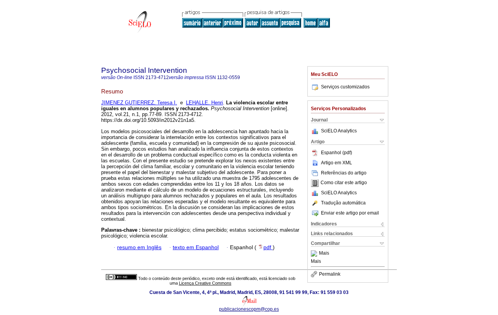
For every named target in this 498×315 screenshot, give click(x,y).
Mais (324, 253)
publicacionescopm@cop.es (249, 309)
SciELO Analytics (339, 131)
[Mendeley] (315, 253)
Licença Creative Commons (205, 283)
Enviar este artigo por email (350, 213)
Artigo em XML (336, 162)
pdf (268, 247)
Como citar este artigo (344, 183)
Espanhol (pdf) (336, 152)
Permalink (329, 274)
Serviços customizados (345, 87)
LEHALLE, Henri (204, 103)
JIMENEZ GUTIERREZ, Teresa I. (139, 103)
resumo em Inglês (139, 247)
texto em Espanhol (196, 247)
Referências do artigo (343, 173)
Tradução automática (343, 203)
